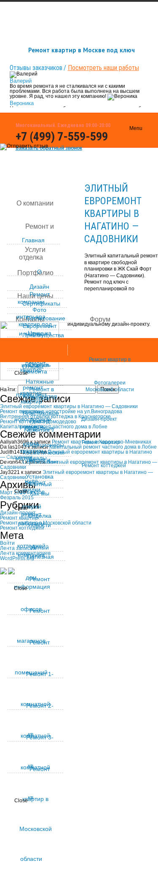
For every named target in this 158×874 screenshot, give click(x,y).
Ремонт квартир (101, 442)
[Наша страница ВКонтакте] (122, 137)
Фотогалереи (110, 383)
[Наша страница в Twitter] (122, 173)
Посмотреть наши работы (103, 68)
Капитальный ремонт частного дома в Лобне (103, 447)
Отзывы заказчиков (36, 68)
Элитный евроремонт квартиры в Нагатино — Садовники (113, 213)
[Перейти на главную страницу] (3, 572)
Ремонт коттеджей (104, 465)
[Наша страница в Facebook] (122, 155)
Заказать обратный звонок (49, 148)
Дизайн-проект (99, 419)
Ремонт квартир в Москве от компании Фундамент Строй (73, 593)
